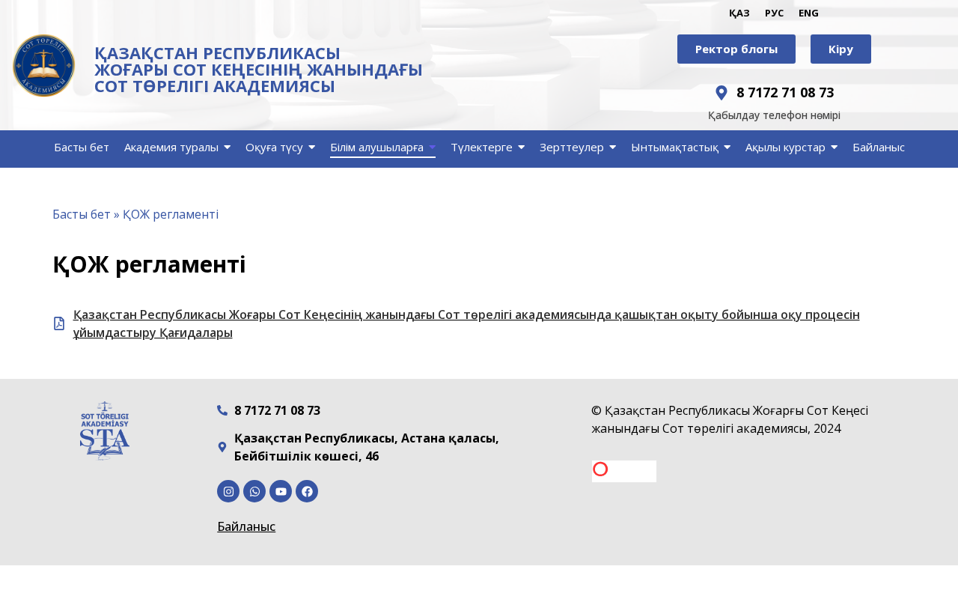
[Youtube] (280, 491)
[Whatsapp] (254, 491)
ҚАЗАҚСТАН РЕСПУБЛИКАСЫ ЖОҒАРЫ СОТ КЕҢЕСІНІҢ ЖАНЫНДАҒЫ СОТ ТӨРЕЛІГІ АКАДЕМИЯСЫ (258, 69)
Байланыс (246, 526)
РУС (774, 12)
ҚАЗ (739, 12)
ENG (809, 12)
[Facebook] (307, 491)
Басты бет (81, 214)
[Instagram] (228, 491)
